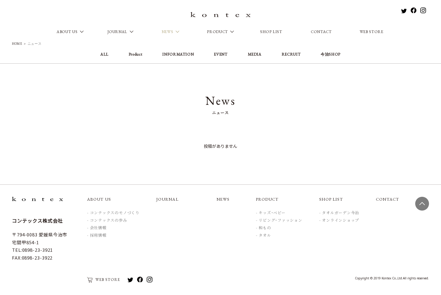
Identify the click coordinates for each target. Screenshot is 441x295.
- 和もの (263, 228)
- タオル (263, 235)
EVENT (220, 54)
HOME (17, 43)
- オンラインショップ (339, 220)
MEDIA (255, 54)
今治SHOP (330, 54)
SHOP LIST (271, 31)
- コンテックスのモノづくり (113, 213)
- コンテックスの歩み (107, 220)
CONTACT (321, 31)
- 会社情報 (96, 228)
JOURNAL (167, 199)
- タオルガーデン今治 (339, 213)
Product (135, 54)
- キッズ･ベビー (271, 213)
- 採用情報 (96, 235)
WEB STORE (371, 31)
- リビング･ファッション (279, 220)
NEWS (223, 199)
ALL (104, 54)
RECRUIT (291, 54)
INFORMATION (178, 54)
